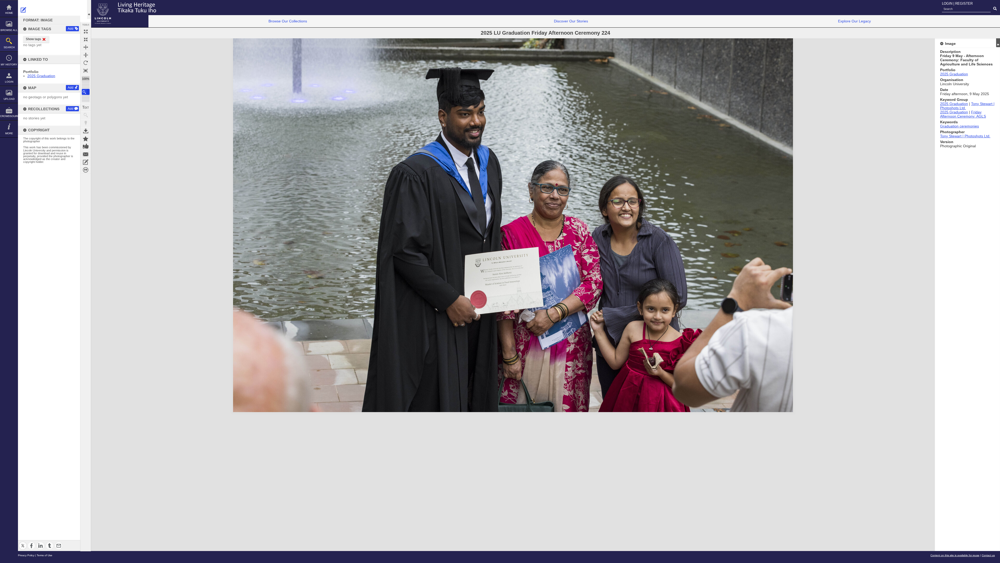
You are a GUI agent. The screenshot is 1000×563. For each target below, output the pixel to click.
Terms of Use (44, 555)
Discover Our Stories (571, 21)
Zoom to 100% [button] (85, 71)
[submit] (995, 8)
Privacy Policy (26, 555)
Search (9, 47)
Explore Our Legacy (854, 21)
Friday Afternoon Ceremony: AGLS (963, 114)
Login (9, 81)
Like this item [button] (85, 146)
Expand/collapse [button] (998, 42)
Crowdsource (9, 116)
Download (85, 131)
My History (9, 64)
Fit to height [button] (85, 55)
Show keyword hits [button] (85, 115)
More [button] (9, 133)
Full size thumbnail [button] (85, 31)
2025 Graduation (41, 76)
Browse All (9, 30)
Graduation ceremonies (959, 126)
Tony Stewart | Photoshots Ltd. (965, 136)
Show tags (33, 39)
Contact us (988, 555)
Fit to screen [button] (85, 39)
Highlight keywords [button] (85, 123)
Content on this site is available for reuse (954, 555)
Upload (9, 98)
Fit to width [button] (85, 47)
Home (9, 12)
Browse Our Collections (287, 21)
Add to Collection (85, 139)
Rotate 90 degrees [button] (85, 63)
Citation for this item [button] (85, 170)
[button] (86, 92)
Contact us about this (85, 154)
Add (70, 28)
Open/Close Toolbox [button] (89, 9)
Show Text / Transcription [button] (85, 107)
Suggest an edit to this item (23, 10)
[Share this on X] (23, 542)
